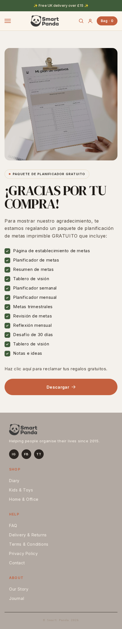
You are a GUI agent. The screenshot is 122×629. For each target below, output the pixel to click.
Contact (17, 562)
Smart (44, 21)
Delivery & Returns (28, 534)
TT (38, 454)
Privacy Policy (23, 553)
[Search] (81, 20)
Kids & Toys (21, 489)
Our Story (18, 589)
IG (14, 454)
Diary (14, 480)
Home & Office (24, 499)
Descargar (58, 387)
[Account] (90, 20)
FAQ (13, 525)
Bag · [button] (107, 21)
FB (26, 454)
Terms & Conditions (29, 544)
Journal (16, 598)
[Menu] (8, 21)
